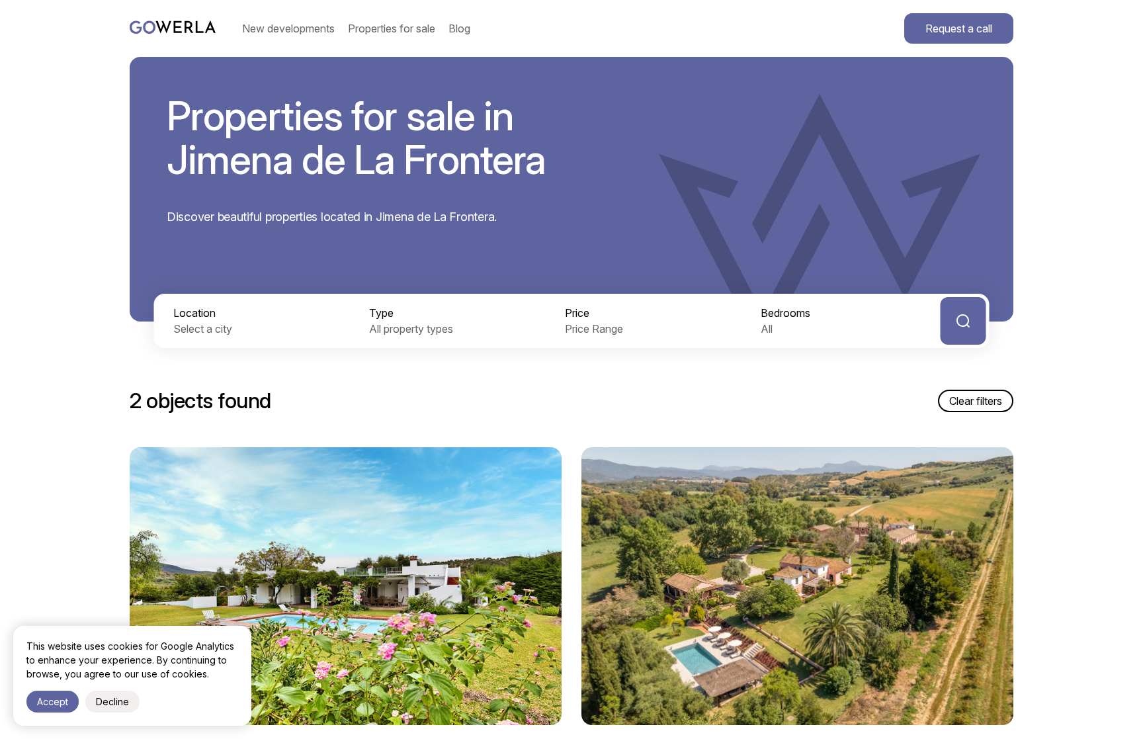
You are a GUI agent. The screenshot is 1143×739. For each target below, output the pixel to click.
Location (194, 313)
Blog (459, 28)
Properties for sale (391, 28)
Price (577, 313)
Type (381, 313)
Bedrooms (785, 313)
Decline (112, 701)
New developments (288, 28)
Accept (52, 701)
